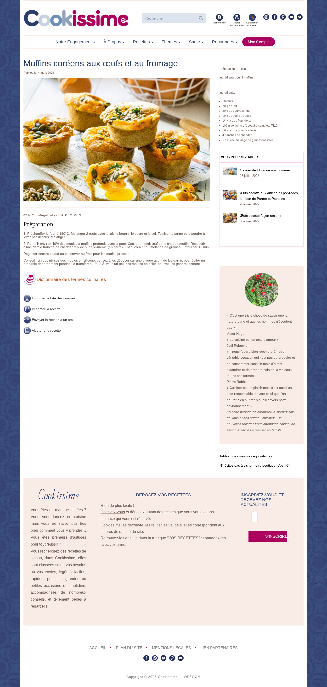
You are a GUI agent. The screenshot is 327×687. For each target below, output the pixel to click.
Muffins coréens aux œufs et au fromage (100, 63)
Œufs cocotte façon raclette (260, 216)
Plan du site (129, 648)
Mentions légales (171, 648)
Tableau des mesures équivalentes (246, 456)
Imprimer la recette (46, 309)
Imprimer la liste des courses (53, 298)
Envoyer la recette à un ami (52, 320)
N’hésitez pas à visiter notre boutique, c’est (255, 465)
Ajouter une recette (46, 330)
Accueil (97, 648)
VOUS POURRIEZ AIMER (239, 157)
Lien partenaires (219, 648)
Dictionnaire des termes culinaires (71, 279)
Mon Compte (259, 42)
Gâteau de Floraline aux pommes (265, 170)
